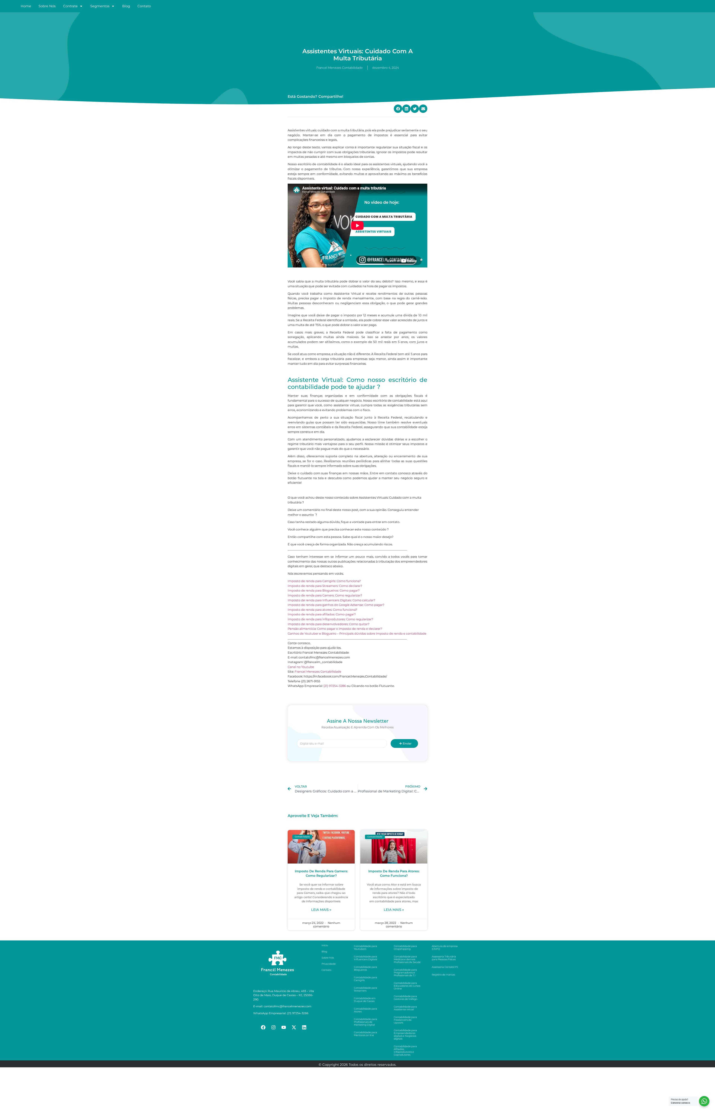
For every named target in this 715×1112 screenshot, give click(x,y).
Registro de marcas (443, 974)
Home (26, 6)
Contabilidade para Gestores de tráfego (405, 997)
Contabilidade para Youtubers (365, 947)
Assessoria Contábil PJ (445, 966)
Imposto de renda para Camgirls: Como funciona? (324, 581)
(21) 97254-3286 (334, 686)
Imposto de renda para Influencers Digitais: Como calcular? (331, 600)
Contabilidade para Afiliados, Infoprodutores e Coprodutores (405, 1050)
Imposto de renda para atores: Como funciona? (322, 610)
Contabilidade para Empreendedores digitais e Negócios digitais (405, 1034)
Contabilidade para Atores (365, 1010)
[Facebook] (263, 1027)
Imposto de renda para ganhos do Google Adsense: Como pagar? (336, 605)
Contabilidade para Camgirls (365, 979)
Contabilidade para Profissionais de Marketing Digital (365, 1022)
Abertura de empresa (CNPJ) (445, 947)
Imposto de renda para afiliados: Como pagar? (322, 614)
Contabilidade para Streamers (365, 989)
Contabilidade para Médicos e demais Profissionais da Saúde (407, 959)
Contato (144, 6)
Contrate (70, 6)
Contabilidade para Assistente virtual (405, 1008)
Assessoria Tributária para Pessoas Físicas (444, 958)
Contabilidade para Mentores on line (365, 1034)
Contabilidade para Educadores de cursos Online (407, 985)
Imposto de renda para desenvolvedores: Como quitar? (328, 624)
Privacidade (329, 963)
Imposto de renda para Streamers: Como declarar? (325, 586)
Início (325, 945)
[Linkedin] (304, 1027)
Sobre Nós (47, 6)
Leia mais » (321, 910)
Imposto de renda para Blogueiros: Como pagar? (324, 590)
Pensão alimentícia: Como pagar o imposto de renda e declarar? (335, 629)
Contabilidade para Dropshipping (405, 947)
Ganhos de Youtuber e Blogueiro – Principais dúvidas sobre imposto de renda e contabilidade (357, 633)
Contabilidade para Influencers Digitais (365, 958)
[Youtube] (283, 1027)
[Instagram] (273, 1027)
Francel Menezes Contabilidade (318, 671)
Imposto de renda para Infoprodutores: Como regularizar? (330, 619)
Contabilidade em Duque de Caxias (365, 999)
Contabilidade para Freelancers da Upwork (405, 1020)
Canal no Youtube (301, 667)
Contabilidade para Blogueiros (365, 968)
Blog (126, 6)
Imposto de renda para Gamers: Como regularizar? (325, 595)
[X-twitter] (294, 1027)
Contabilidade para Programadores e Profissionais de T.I (405, 972)
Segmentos (99, 6)
